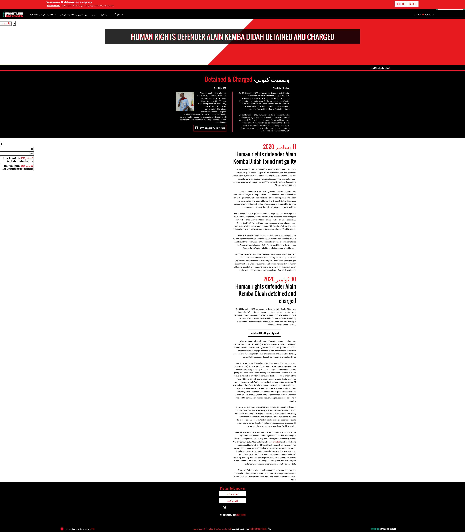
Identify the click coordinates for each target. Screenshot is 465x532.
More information (53, 5)
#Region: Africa (258, 528)
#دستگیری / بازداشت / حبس (204, 528)
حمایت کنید (429, 14)
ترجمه (4, 23)
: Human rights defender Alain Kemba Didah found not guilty (18, 160)
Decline (400, 4)
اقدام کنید (417, 14)
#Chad (262, 528)
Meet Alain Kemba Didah (212, 128)
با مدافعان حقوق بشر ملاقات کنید (43, 14)
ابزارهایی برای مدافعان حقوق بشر (74, 14)
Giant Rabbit (240, 514)
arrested (276, 442)
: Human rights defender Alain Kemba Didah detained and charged (18, 167)
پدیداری (104, 14)
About (31, 153)
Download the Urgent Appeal (264, 333)
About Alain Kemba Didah (380, 68)
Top (31, 148)
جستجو (120, 14)
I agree (413, 4)
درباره (94, 14)
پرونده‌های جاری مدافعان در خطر (79, 529)
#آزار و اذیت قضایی (223, 528)
